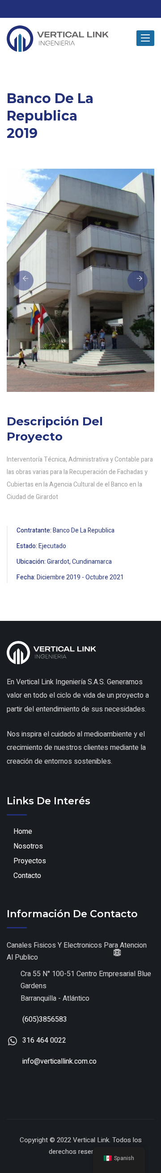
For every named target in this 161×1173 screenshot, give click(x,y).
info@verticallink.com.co (59, 1061)
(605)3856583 (44, 1019)
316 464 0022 (44, 1040)
